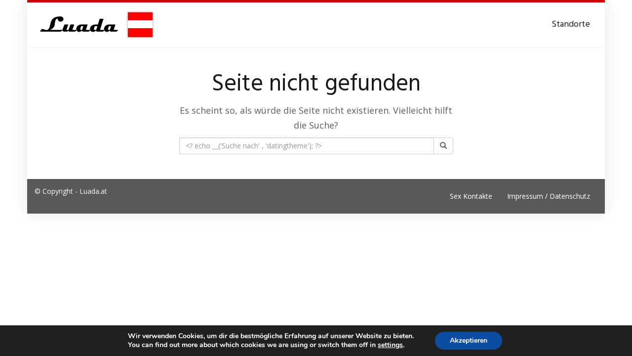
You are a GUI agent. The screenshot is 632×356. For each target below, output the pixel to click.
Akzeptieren (468, 340)
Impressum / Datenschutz (548, 196)
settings (390, 345)
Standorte (571, 24)
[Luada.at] (94, 25)
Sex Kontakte (471, 196)
